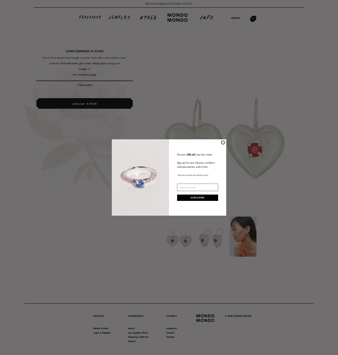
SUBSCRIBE (197, 197)
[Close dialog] (223, 142)
